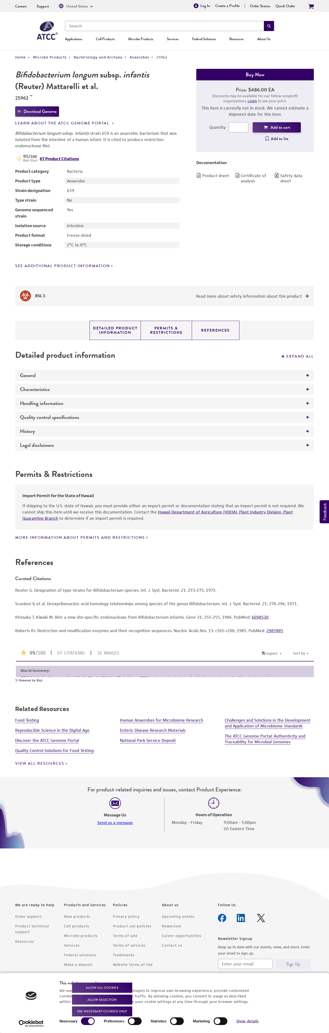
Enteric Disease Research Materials (152, 730)
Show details (247, 1021)
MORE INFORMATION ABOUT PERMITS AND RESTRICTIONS (80, 537)
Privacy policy (126, 916)
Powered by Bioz (30, 680)
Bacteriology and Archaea (98, 57)
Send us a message (115, 822)
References (215, 330)
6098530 (260, 617)
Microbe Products (140, 39)
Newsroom (171, 926)
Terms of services (129, 945)
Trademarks (123, 955)
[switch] (135, 1021)
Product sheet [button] (215, 175)
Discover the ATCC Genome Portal (47, 740)
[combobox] (164, 26)
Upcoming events (178, 916)
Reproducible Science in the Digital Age (52, 730)
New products (77, 916)
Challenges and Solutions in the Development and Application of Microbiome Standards (267, 723)
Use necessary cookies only (102, 1011)
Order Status (260, 6)
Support (43, 6)
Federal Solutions (204, 39)
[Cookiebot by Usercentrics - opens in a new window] (31, 1023)
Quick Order (285, 6)
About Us (263, 39)
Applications (73, 39)
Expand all (300, 356)
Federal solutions (80, 955)
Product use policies (132, 926)
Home (20, 57)
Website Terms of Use (133, 964)
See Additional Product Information (62, 266)
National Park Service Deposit (148, 740)
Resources (236, 39)
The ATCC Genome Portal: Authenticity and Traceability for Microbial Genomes (265, 738)
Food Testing (27, 720)
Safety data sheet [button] (291, 178)
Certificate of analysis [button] (253, 178)
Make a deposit (78, 964)
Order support (28, 916)
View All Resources (39, 763)
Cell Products (105, 39)
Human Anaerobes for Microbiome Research (161, 720)
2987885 (274, 630)
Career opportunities (181, 935)
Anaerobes (139, 57)
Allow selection (102, 999)
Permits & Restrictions (166, 330)
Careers (21, 6)
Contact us (172, 945)
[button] (269, 26)
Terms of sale (125, 935)
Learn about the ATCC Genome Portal (63, 123)
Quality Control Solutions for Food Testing (54, 750)
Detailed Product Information (115, 330)
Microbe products (81, 935)
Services (172, 39)
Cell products (76, 926)
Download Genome (40, 111)
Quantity (217, 127)
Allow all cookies (102, 987)
